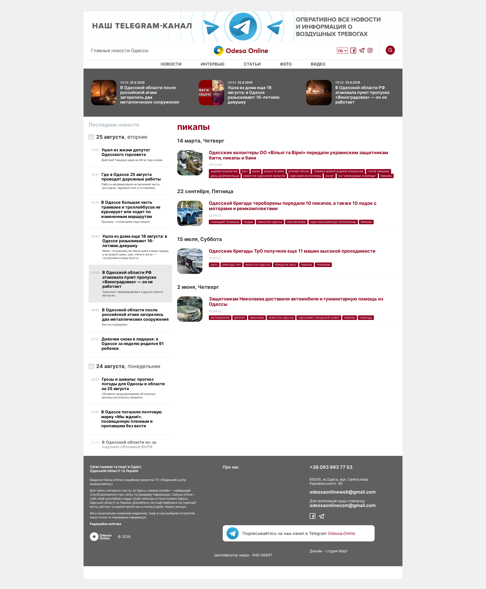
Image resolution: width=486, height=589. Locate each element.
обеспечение (296, 222)
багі (245, 171)
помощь (366, 317)
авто (214, 264)
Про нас (231, 467)
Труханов (323, 264)
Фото (286, 64)
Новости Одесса (270, 222)
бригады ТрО (231, 264)
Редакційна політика (105, 524)
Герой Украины (378, 171)
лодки (248, 222)
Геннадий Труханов (225, 222)
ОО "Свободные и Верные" (357, 175)
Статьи (252, 64)
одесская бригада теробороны (333, 222)
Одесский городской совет (318, 317)
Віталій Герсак (299, 171)
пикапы (386, 175)
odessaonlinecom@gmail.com (343, 505)
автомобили (220, 317)
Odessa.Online (341, 533)
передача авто (285, 264)
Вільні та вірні (274, 171)
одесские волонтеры (305, 175)
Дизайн (316, 551)
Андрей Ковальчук (224, 171)
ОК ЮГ (330, 175)
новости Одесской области (264, 175)
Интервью (213, 64)
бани (256, 171)
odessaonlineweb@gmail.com (343, 492)
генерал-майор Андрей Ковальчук (338, 171)
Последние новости (114, 125)
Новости (171, 64)
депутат (239, 317)
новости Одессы (257, 264)
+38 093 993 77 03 (331, 467)
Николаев (257, 317)
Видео (318, 64)
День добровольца (225, 175)
